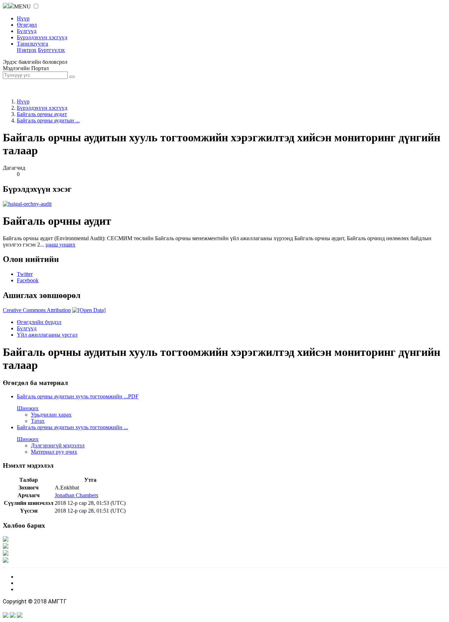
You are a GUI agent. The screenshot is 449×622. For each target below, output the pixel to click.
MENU (22, 6)
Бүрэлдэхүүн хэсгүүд (42, 37)
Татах (38, 421)
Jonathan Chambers (76, 495)
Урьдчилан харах (51, 415)
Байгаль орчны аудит (42, 114)
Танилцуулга (32, 44)
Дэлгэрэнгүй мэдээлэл (58, 445)
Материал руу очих (54, 452)
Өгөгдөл (27, 25)
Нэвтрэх (26, 50)
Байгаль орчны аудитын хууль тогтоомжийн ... (78, 396)
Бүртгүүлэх (51, 50)
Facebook (28, 280)
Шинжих (28, 408)
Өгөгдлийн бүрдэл (39, 322)
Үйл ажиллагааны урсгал (47, 335)
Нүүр (23, 18)
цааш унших (60, 245)
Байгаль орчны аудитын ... (48, 120)
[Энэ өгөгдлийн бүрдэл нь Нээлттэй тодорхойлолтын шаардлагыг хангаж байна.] (89, 310)
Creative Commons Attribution (37, 310)
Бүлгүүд (26, 31)
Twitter (25, 274)
